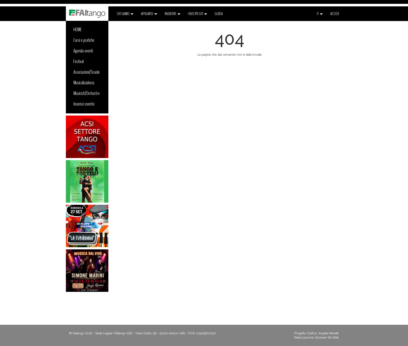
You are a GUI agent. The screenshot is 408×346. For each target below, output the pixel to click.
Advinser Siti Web (327, 337)
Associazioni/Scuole (86, 72)
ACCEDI (334, 14)
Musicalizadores (84, 82)
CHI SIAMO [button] (123, 14)
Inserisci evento (84, 103)
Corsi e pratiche (83, 40)
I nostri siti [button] (196, 14)
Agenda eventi (83, 50)
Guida (219, 14)
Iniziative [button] (171, 14)
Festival (78, 61)
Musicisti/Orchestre (86, 93)
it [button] (318, 14)
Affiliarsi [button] (147, 14)
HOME (77, 29)
